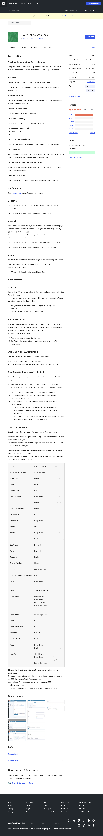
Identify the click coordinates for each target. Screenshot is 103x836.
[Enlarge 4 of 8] (42, 713)
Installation (35, 47)
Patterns (28, 812)
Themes (28, 805)
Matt (81, 805)
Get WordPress (93, 3)
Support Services (14, 760)
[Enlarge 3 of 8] (42, 702)
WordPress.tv (49, 812)
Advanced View (75, 96)
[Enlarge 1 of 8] (23, 702)
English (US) (91, 82)
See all (92, 133)
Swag (64, 812)
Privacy (10, 812)
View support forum (76, 158)
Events (63, 805)
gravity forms (90, 90)
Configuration (16, 193)
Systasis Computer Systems (32, 38)
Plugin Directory (13, 10)
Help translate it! (67, 16)
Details (12, 47)
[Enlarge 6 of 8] (42, 734)
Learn (45, 802)
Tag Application (13, 754)
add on (88, 86)
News (10, 805)
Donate (64, 809)
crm (93, 86)
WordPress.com (85, 802)
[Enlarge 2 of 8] (23, 722)
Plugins (28, 809)
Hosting (10, 809)
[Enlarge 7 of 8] (62, 702)
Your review (73, 133)
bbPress (82, 809)
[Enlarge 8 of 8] (62, 709)
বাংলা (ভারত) (30, 823)
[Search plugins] (29, 23)
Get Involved (65, 802)
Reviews (23, 47)
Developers (48, 809)
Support (92, 47)
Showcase (29, 802)
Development (49, 47)
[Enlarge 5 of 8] (42, 729)
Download (90, 36)
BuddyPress (84, 812)
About (10, 802)
